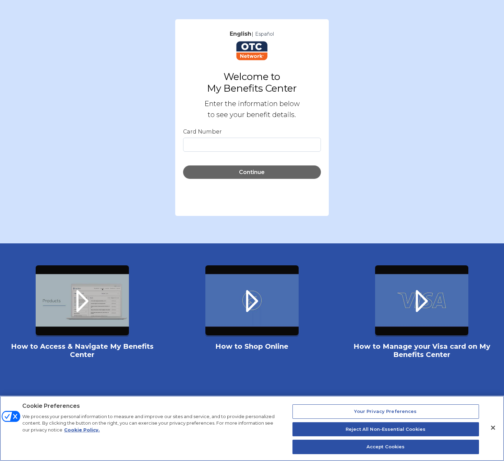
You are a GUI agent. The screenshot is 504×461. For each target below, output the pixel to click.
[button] (82, 315)
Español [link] (264, 34)
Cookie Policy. (82, 430)
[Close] (493, 427)
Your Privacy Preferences (385, 411)
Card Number (202, 131)
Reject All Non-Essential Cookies (385, 429)
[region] (252, 428)
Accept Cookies (386, 446)
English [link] (240, 34)
